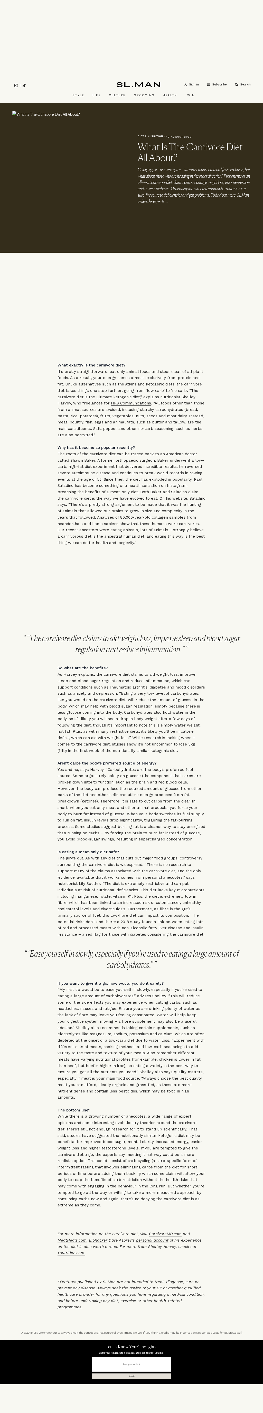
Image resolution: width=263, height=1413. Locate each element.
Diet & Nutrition (150, 136)
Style (78, 95)
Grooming (144, 95)
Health (170, 95)
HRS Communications (131, 403)
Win (191, 95)
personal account (152, 1240)
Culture (117, 95)
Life (96, 95)
